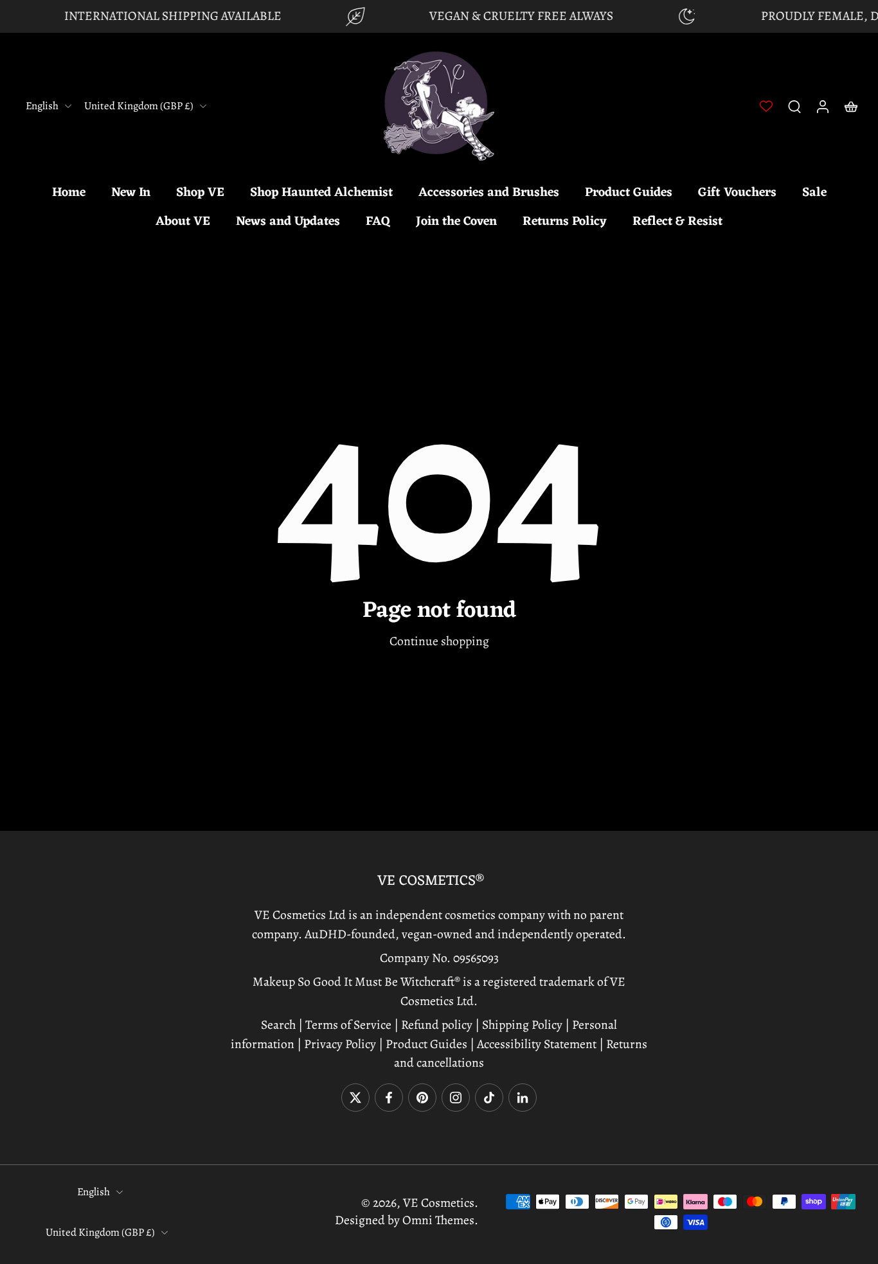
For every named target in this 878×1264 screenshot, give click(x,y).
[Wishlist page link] (766, 106)
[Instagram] (456, 1097)
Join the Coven (456, 222)
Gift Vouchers (737, 193)
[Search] (794, 106)
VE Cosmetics (438, 1202)
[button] (439, 881)
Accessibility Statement (538, 1043)
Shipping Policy (522, 1024)
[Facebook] (389, 1097)
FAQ (378, 222)
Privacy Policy (340, 1043)
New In (130, 193)
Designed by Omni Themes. (406, 1220)
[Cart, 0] (851, 106)
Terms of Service (348, 1024)
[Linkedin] (522, 1097)
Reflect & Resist (677, 222)
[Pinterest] (422, 1097)
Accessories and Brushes (488, 193)
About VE (183, 222)
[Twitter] (355, 1097)
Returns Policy (565, 222)
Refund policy (436, 1024)
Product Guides (628, 193)
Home (68, 193)
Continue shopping (439, 641)
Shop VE (200, 193)
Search (279, 1024)
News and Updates (288, 222)
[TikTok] (489, 1097)
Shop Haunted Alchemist (321, 193)
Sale (814, 193)
